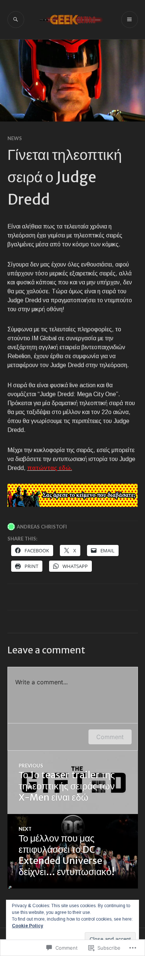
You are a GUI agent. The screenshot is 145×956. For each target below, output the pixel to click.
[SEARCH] (15, 19)
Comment (110, 737)
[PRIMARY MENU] (129, 19)
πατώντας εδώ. (49, 468)
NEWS (14, 138)
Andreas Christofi (42, 527)
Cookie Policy (27, 925)
